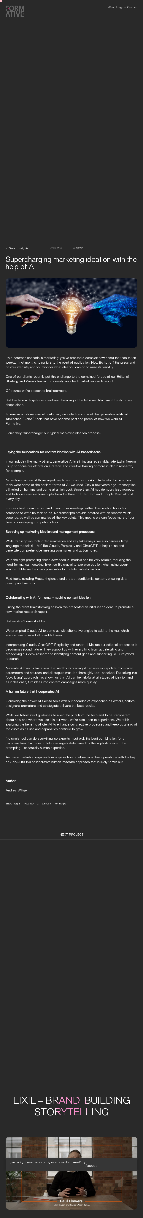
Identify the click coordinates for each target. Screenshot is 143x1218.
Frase (39, 578)
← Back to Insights (17, 248)
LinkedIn (47, 804)
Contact (132, 7)
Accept (91, 1164)
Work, (111, 7)
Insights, (121, 7)
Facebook (29, 804)
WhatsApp (60, 804)
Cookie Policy (78, 1161)
